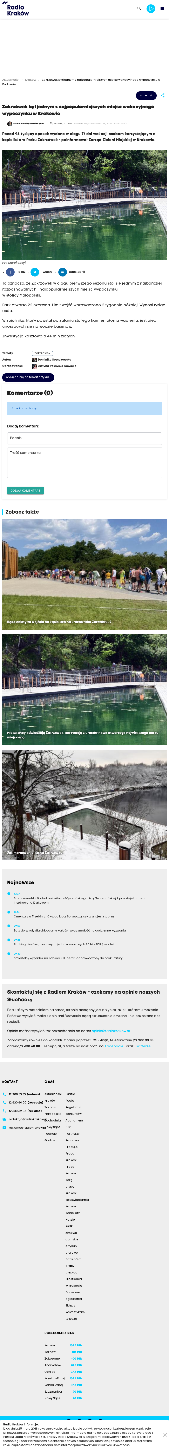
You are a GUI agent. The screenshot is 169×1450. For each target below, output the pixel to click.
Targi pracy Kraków (71, 1187)
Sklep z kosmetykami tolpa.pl (76, 1312)
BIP (68, 1127)
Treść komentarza (25, 453)
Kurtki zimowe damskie (72, 1233)
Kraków (31, 80)
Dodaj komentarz (26, 490)
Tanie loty (73, 1213)
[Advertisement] (84, 49)
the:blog (71, 1272)
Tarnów (50, 1107)
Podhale (51, 1134)
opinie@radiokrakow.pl (111, 1031)
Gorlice (50, 1140)
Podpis (15, 438)
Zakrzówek (42, 353)
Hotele (70, 1219)
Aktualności (11, 80)
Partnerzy (73, 1134)
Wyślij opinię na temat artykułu (28, 377)
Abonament (74, 1120)
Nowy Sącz (52, 1127)
